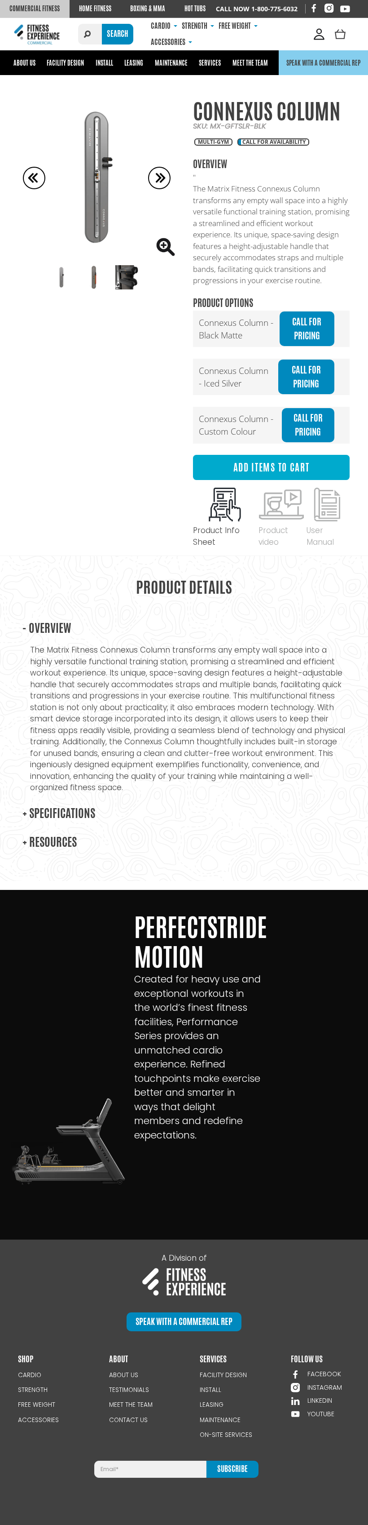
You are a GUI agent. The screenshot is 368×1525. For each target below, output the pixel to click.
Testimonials (129, 1390)
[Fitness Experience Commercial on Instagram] (328, 8)
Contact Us (128, 1420)
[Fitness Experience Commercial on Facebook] (313, 8)
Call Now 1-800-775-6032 (257, 8)
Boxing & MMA (147, 8)
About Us (24, 62)
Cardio (29, 1375)
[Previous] (34, 178)
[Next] (159, 178)
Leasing (133, 62)
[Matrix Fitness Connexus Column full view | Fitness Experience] (96, 177)
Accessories (38, 1420)
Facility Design (65, 62)
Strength (33, 1390)
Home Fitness (95, 8)
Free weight (36, 1405)
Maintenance (171, 62)
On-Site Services (226, 1435)
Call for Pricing (306, 328)
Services (210, 62)
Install (104, 62)
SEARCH (117, 33)
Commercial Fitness (34, 8)
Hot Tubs (195, 8)
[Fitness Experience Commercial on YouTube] (345, 9)
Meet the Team (250, 62)
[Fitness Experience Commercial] (38, 34)
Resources (49, 842)
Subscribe (232, 1468)
